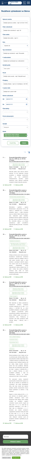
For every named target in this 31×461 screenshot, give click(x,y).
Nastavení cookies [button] (6, 457)
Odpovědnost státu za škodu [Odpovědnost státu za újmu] (19, 164)
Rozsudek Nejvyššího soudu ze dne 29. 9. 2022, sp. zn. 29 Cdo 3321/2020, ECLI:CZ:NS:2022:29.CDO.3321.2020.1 (19, 332)
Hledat (24, 143)
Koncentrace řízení (14, 342)
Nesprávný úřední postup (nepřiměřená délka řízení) (18, 289)
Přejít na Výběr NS (14, 2)
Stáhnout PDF (8, 185)
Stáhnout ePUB (19, 185)
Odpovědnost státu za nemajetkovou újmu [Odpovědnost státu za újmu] (18, 244)
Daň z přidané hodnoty (15, 336)
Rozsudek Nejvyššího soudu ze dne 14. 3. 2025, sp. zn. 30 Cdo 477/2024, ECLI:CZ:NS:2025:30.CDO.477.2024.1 (19, 159)
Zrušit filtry (13, 143)
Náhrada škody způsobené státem (17, 196)
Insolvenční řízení (13, 339)
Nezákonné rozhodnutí (15, 241)
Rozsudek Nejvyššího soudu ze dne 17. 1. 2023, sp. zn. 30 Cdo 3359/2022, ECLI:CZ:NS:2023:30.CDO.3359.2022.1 (19, 284)
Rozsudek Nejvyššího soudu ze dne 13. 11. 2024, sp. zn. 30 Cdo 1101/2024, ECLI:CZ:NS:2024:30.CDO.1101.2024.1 (19, 192)
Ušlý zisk (12, 348)
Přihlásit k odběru (15, 441)
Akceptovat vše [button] (16, 457)
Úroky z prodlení (13, 296)
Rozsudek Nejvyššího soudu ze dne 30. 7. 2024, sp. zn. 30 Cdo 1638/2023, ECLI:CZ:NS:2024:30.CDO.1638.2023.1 (19, 236)
